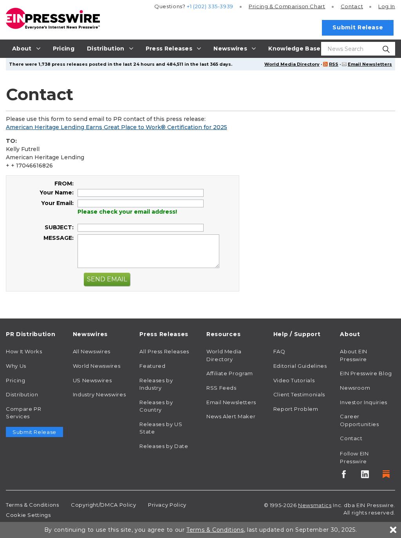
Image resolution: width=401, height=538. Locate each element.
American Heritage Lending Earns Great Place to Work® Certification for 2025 (116, 127)
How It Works (24, 351)
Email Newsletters (370, 64)
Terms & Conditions (32, 505)
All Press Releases (164, 351)
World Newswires (97, 366)
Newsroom (355, 388)
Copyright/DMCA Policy (103, 505)
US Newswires (92, 380)
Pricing (287, 6)
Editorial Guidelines (300, 366)
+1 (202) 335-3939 (210, 6)
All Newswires (91, 351)
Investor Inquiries (363, 402)
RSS (333, 64)
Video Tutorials (294, 380)
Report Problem (295, 409)
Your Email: (57, 203)
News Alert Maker (230, 416)
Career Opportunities (359, 420)
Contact (352, 6)
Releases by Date (163, 446)
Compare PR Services (23, 413)
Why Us (16, 366)
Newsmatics (314, 505)
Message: (58, 237)
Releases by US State (160, 428)
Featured (152, 366)
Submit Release (357, 27)
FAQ (279, 351)
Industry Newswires (99, 394)
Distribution (22, 394)
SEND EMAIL (107, 279)
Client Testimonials (299, 394)
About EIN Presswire (353, 355)
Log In (386, 6)
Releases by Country (156, 406)
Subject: (59, 227)
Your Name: (57, 192)
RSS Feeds (221, 388)
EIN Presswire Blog (366, 373)
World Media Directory (292, 64)
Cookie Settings (28, 515)
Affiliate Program (229, 373)
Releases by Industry (156, 384)
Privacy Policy (167, 505)
